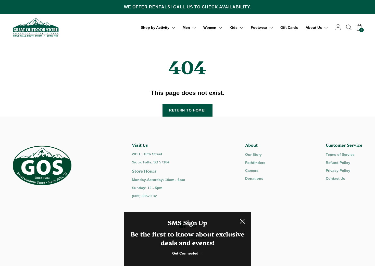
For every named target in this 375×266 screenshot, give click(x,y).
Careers (251, 171)
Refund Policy (338, 163)
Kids (234, 27)
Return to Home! (187, 110)
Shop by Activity (155, 27)
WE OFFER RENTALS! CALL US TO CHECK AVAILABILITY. (187, 7)
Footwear (259, 27)
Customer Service (344, 145)
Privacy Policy (338, 171)
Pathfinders (255, 163)
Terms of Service (340, 154)
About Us (314, 27)
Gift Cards (289, 27)
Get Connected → (187, 253)
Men (186, 27)
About (251, 145)
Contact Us (335, 178)
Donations (254, 178)
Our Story (253, 154)
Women (209, 27)
